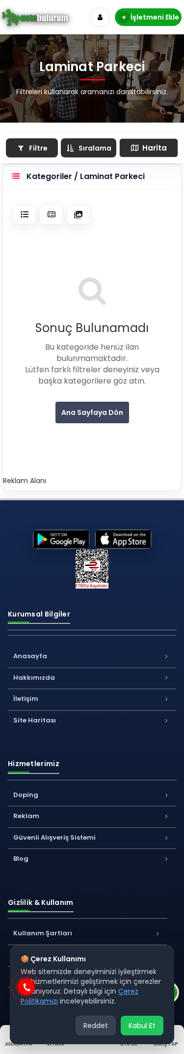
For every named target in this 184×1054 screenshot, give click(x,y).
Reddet (95, 1025)
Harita (154, 148)
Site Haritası (34, 720)
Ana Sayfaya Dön (92, 412)
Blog (20, 858)
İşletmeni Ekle (151, 17)
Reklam (26, 816)
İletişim (25, 698)
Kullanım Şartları (42, 933)
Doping (25, 794)
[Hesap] (100, 17)
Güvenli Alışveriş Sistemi (54, 837)
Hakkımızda (34, 677)
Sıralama (95, 148)
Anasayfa (30, 656)
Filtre (38, 148)
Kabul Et (142, 1025)
